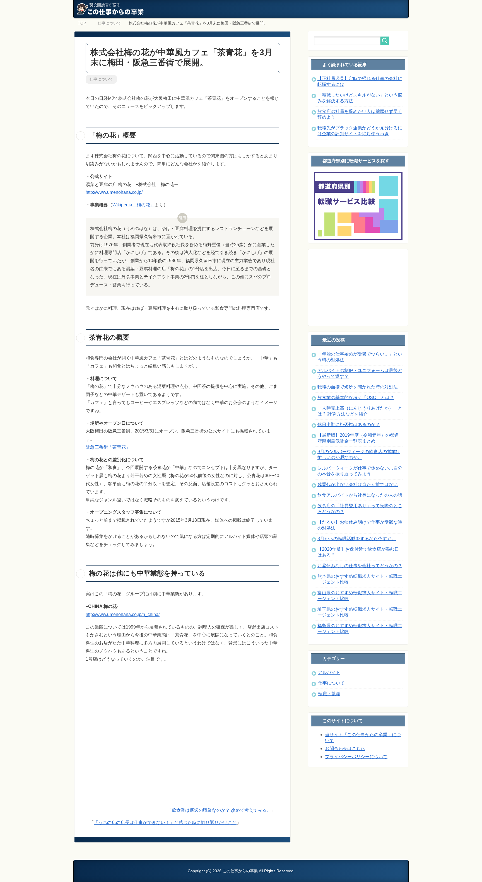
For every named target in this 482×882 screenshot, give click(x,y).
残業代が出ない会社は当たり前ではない (357, 484)
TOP (82, 23)
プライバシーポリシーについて (356, 756)
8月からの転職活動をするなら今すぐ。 (356, 538)
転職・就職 (329, 693)
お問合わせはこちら (345, 748)
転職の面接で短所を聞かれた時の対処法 (357, 387)
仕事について (101, 79)
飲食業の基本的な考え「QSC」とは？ (355, 397)
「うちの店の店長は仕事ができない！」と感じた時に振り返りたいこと (165, 822)
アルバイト (329, 672)
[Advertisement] (182, 726)
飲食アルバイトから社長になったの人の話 (359, 495)
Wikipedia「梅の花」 (133, 204)
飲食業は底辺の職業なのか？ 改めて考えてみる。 (221, 810)
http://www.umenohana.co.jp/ (114, 192)
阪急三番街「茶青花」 (108, 447)
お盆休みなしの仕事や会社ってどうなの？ (359, 565)
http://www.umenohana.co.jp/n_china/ (123, 614)
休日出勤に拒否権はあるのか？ (348, 424)
